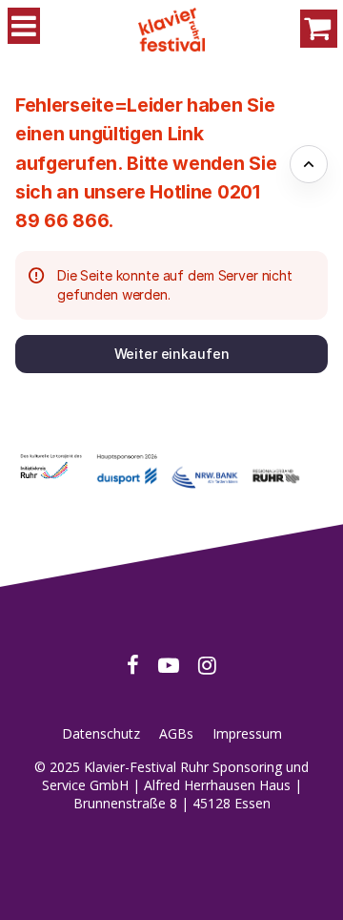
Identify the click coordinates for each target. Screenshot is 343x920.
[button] (171, 354)
